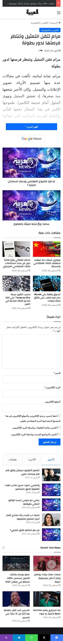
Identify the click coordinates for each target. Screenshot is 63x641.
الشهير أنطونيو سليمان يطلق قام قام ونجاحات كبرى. (22, 472)
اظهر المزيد (32, 126)
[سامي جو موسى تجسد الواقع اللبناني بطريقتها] (51, 504)
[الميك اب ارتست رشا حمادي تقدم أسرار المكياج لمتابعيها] (51, 519)
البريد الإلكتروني (52, 387)
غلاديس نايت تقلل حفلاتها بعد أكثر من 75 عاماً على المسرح (17, 614)
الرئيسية (54, 22)
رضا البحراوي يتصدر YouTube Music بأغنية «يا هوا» (46, 612)
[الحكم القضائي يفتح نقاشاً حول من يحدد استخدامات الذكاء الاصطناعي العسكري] (16, 249)
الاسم (57, 373)
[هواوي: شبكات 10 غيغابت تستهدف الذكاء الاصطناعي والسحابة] (47, 249)
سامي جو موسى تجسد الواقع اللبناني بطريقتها (24, 502)
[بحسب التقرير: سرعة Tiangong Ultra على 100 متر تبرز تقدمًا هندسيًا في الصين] (16, 283)
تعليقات (13, 459)
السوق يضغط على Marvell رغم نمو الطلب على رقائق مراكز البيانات (47, 297)
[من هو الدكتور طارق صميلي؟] (51, 534)
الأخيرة (32, 459)
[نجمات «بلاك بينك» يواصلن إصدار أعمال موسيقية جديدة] (46, 563)
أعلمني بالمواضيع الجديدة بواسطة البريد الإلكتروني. (34, 434)
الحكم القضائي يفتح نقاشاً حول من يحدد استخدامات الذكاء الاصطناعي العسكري (16, 263)
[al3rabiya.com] (31, 12)
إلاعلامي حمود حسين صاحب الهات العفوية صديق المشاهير (22, 487)
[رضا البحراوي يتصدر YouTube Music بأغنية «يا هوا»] (46, 599)
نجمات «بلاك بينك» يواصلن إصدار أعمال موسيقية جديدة (28, 3)
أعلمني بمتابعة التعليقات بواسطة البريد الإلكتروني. (35, 427)
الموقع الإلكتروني (52, 401)
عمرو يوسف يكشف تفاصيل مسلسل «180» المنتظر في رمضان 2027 (17, 578)
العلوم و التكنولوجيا (39, 22)
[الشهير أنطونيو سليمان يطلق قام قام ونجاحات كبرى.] (51, 475)
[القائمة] (58, 14)
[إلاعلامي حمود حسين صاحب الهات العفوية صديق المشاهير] (51, 490)
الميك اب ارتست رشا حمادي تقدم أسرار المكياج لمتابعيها (22, 517)
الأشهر (51, 459)
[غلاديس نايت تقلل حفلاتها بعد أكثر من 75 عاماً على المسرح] (16, 599)
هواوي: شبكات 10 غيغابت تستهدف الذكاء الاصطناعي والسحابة (47, 263)
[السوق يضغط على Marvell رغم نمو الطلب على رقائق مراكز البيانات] (47, 283)
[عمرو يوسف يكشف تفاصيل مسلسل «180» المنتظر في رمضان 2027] (16, 563)
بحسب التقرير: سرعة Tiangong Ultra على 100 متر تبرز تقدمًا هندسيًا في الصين (17, 299)
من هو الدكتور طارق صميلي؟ (24, 530)
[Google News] (31, 139)
